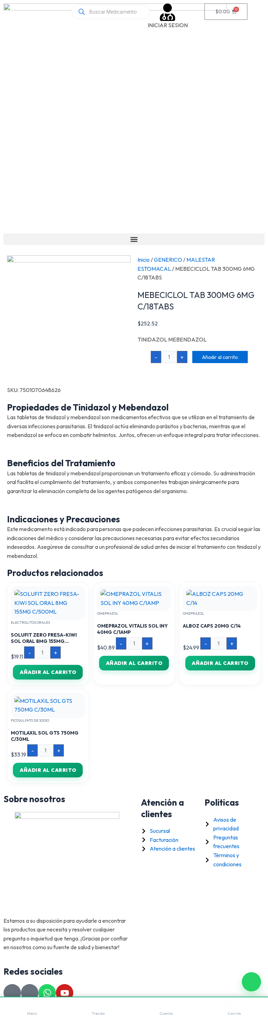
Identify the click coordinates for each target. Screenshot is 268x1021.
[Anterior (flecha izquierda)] (12, 510)
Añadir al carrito (220, 357)
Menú (32, 1013)
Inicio (143, 259)
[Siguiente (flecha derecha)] (256, 510)
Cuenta (166, 1013)
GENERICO (168, 259)
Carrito (234, 1013)
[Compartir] (229, 7)
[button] (134, 239)
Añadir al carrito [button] (48, 672)
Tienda (98, 1013)
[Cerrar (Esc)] (245, 7)
